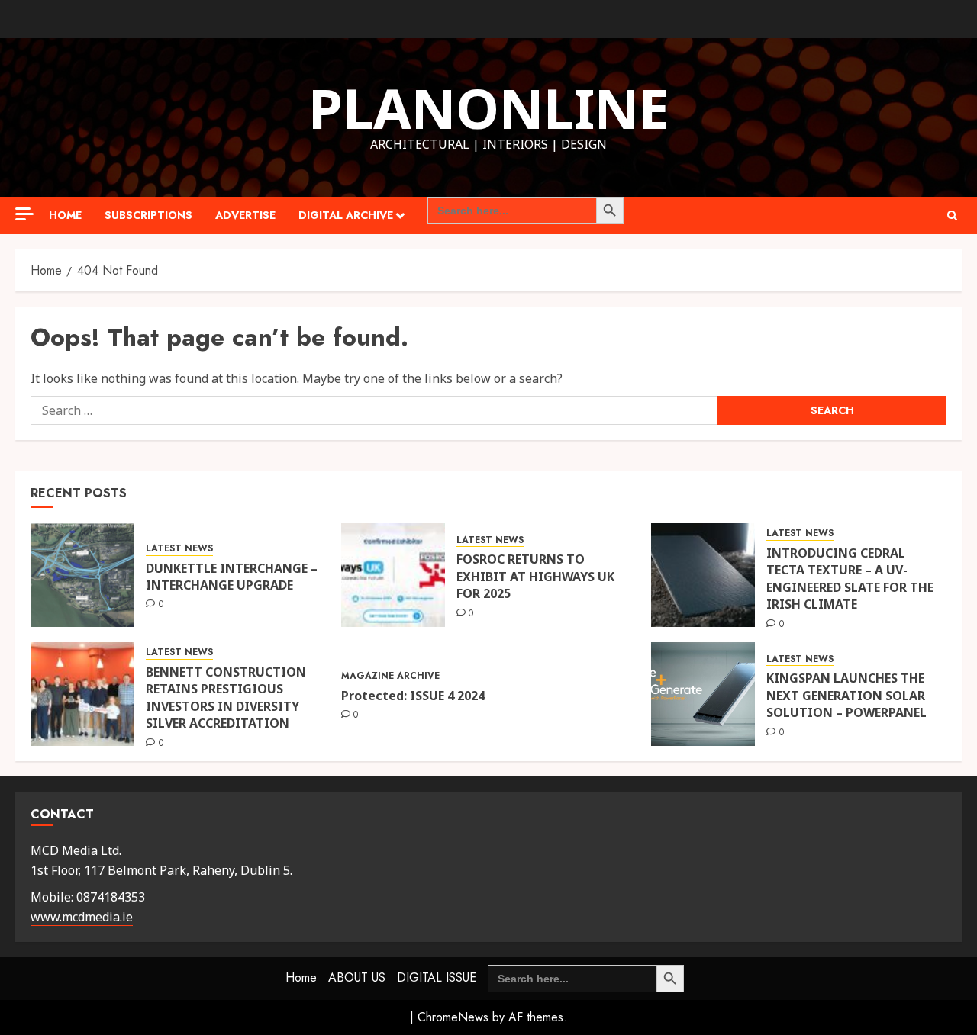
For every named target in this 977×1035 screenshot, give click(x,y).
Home (65, 215)
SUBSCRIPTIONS (148, 215)
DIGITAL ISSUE (436, 977)
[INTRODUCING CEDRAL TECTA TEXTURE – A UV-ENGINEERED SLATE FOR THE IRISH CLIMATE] (703, 575)
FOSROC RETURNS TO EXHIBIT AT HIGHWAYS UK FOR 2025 (535, 576)
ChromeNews (453, 1017)
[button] (952, 215)
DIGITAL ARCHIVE (345, 215)
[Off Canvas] (24, 213)
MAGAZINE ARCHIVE (390, 676)
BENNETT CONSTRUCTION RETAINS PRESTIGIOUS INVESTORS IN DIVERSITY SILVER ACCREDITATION (226, 697)
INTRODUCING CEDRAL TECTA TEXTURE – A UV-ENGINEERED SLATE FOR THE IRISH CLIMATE (849, 578)
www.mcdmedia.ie (82, 916)
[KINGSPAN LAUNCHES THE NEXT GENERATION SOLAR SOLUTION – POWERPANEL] (703, 694)
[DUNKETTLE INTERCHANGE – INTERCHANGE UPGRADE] (82, 575)
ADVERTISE (245, 215)
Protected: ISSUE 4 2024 (413, 695)
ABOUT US (356, 977)
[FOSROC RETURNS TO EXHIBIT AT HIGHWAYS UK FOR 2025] (393, 575)
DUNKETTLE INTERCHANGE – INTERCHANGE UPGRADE (232, 576)
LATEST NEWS (179, 548)
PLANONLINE (488, 107)
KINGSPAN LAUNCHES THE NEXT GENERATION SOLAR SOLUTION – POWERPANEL (846, 695)
